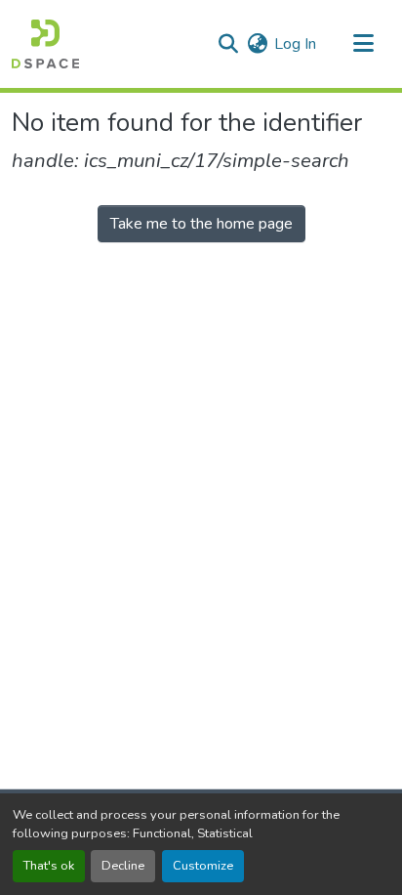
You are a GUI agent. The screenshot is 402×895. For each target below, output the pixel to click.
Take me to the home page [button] (201, 223)
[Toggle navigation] (363, 44)
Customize (203, 865)
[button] (45, 44)
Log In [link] (295, 44)
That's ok (48, 865)
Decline (122, 865)
